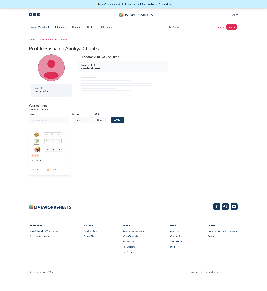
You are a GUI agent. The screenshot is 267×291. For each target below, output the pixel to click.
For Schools (128, 252)
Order (98, 114)
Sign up (232, 27)
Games (109, 27)
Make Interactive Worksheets (43, 230)
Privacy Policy (211, 272)
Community (176, 236)
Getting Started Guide (133, 230)
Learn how (166, 4)
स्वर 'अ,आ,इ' (36, 160)
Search (32, 114)
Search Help (176, 241)
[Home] (136, 14)
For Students (129, 246)
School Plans (90, 236)
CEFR (90, 27)
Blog (172, 246)
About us (174, 230)
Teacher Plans (90, 230)
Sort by (75, 114)
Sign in (220, 27)
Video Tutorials (130, 236)
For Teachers (129, 241)
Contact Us (213, 236)
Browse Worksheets (39, 27)
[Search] (170, 27)
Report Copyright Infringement (223, 230)
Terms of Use (196, 272)
